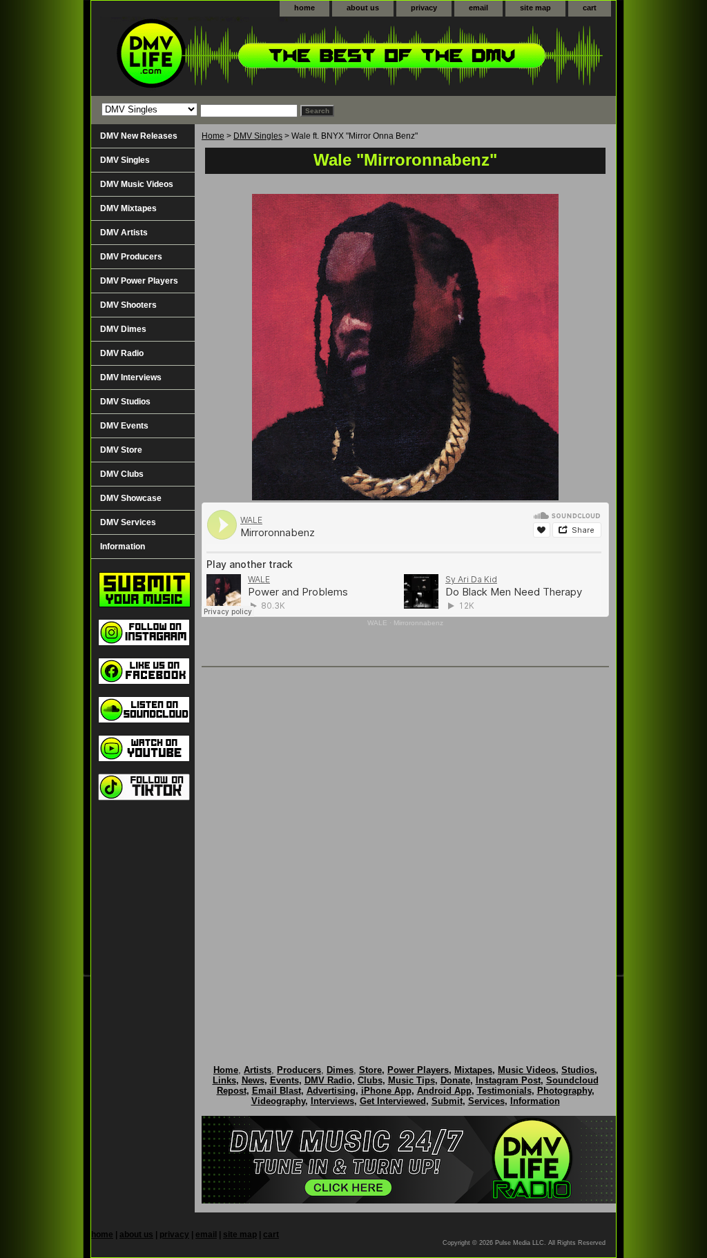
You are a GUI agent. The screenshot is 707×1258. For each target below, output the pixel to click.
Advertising (331, 1090)
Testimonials (504, 1090)
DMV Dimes (123, 329)
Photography (564, 1090)
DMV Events (124, 426)
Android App (444, 1090)
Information (122, 546)
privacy (424, 7)
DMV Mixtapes (128, 208)
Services (486, 1101)
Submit (447, 1101)
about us (363, 7)
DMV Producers (131, 257)
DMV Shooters (128, 305)
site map (535, 7)
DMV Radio (122, 353)
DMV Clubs (122, 474)
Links (224, 1080)
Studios (577, 1070)
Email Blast (276, 1090)
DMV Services (128, 522)
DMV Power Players (139, 281)
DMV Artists (124, 232)
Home (213, 136)
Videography (278, 1101)
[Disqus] (405, 851)
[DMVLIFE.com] (263, 56)
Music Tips (411, 1080)
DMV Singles (257, 136)
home (304, 7)
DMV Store (121, 450)
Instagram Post (508, 1080)
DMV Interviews (131, 377)
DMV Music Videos (136, 184)
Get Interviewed (393, 1101)
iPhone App (386, 1090)
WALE (377, 623)
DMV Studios (125, 401)
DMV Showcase (131, 498)
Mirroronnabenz (418, 623)
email (478, 7)
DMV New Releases (138, 136)
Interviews (332, 1101)
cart (590, 7)
